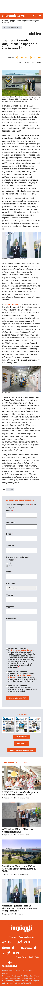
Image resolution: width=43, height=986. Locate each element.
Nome (9, 510)
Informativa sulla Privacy (20, 676)
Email (9, 534)
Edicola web (21, 737)
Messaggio (12, 618)
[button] (34, 16)
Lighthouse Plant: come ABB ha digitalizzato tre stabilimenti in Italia (19, 869)
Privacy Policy (21, 957)
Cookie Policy (34, 957)
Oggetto (10, 607)
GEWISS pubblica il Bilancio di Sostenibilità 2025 (18, 830)
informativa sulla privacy (21, 650)
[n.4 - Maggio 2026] (35, 725)
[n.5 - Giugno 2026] (21, 725)
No (10, 566)
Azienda (10, 545)
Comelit (10, 489)
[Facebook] (9, 942)
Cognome (11, 522)
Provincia (11, 583)
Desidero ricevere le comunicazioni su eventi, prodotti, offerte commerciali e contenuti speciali (22, 688)
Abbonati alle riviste (26, 937)
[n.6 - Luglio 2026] (8, 725)
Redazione (36, 62)
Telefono (10, 595)
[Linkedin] (29, 942)
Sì (10, 563)
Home (4, 21)
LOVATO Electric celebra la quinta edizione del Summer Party (20, 793)
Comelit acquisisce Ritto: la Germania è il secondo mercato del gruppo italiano (20, 908)
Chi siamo (13, 937)
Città (9, 572)
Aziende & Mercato (12, 27)
